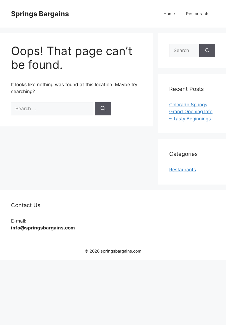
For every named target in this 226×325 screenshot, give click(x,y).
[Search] (103, 108)
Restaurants (197, 13)
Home (169, 13)
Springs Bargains (40, 14)
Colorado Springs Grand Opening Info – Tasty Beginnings (190, 111)
